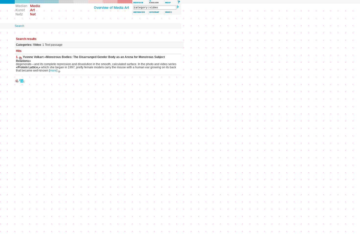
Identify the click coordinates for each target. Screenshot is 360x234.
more (53, 70)
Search (19, 26)
